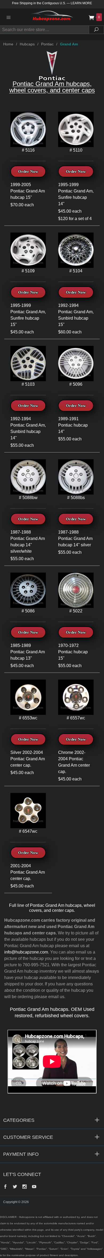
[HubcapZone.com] (52, 17)
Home (8, 44)
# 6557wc (76, 718)
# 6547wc (28, 831)
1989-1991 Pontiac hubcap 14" (73, 425)
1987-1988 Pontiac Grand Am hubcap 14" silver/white (27, 541)
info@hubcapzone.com (26, 952)
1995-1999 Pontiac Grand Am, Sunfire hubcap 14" (76, 194)
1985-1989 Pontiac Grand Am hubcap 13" (27, 651)
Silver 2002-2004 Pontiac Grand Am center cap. (27, 758)
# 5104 (75, 271)
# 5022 (75, 611)
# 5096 (75, 384)
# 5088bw (28, 497)
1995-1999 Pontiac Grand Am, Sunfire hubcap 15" (28, 315)
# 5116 (28, 150)
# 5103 (28, 384)
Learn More (81, 3)
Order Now (28, 171)
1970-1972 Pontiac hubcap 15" (73, 651)
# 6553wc (28, 718)
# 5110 (76, 150)
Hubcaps (27, 44)
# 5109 (28, 271)
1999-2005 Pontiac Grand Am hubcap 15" (27, 191)
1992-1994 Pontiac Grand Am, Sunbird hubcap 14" (28, 428)
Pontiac (47, 44)
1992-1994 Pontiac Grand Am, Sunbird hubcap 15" (76, 315)
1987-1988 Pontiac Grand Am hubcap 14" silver (75, 538)
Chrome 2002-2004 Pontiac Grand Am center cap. (74, 762)
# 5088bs (76, 497)
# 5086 (28, 611)
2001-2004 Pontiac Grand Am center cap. (27, 872)
